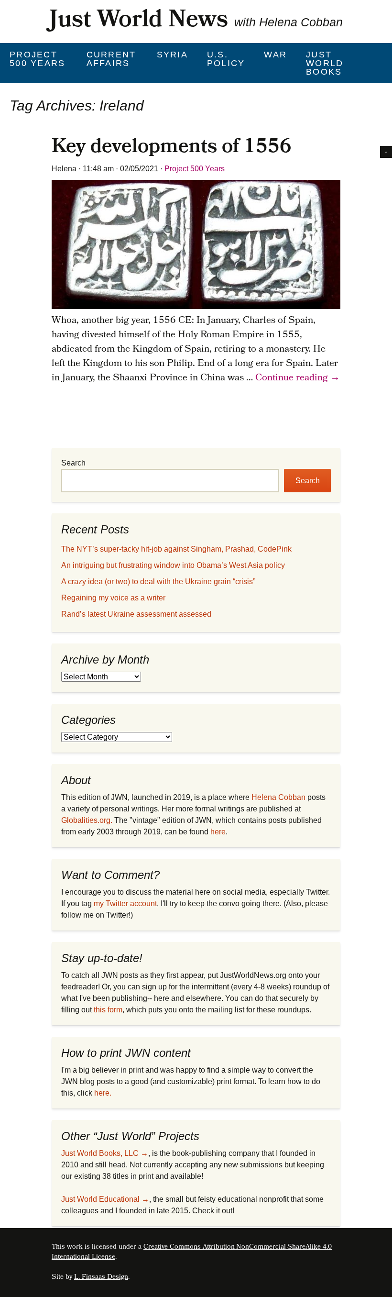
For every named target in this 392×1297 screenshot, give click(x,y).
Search (73, 463)
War (275, 54)
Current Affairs (111, 59)
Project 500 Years (37, 59)
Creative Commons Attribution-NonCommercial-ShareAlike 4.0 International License (192, 1252)
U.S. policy (226, 59)
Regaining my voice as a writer (113, 598)
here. (102, 1093)
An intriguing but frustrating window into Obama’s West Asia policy (173, 565)
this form (108, 1010)
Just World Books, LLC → (104, 1153)
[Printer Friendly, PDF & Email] (386, 151)
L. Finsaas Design (101, 1277)
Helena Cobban (278, 797)
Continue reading (297, 378)
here (218, 832)
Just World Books (324, 63)
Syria (172, 54)
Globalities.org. (86, 820)
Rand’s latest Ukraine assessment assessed (136, 614)
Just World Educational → (105, 1199)
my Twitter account (125, 903)
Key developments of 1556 (172, 148)
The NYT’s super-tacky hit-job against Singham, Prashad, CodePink (176, 549)
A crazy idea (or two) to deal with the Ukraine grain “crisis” (158, 581)
